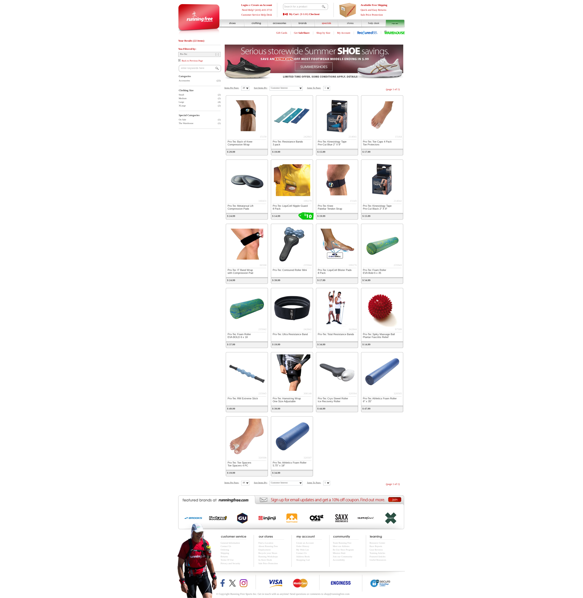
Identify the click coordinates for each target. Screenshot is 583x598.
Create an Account (305, 543)
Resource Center (377, 543)
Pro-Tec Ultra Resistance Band (290, 334)
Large (181, 102)
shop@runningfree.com (336, 594)
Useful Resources (378, 560)
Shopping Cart (303, 560)
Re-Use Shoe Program (343, 550)
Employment (264, 550)
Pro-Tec (183, 54)
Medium (183, 98)
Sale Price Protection (372, 14)
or (256, 5)
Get (302, 32)
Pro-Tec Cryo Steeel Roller (333, 400)
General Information (230, 543)
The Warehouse (186, 123)
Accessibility (339, 560)
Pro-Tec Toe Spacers (239, 464)
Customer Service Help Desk (256, 14)
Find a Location (265, 543)
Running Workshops (268, 556)
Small (181, 94)
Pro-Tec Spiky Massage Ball (379, 335)
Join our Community (342, 556)
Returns (224, 556)
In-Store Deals (265, 560)
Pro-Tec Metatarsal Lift (240, 207)
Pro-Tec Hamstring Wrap (287, 400)
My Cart (294, 14)
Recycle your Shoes (267, 553)
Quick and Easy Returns (373, 9)
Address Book (303, 556)
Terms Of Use (227, 560)
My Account (343, 32)
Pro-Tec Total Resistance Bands (336, 334)
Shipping (225, 553)
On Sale (182, 119)
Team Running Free (342, 543)
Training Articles (377, 553)
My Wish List (302, 550)
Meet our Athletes (341, 546)
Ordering (225, 550)
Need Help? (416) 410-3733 (257, 9)
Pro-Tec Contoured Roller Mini (290, 270)
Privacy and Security (230, 563)
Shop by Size (323, 32)
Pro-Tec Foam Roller (374, 271)
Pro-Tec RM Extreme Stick (243, 398)
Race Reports (376, 546)
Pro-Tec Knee (330, 207)
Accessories (184, 80)
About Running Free (268, 546)
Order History (302, 546)
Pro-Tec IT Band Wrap (240, 271)
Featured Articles (377, 556)
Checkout (314, 14)
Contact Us (226, 546)
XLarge (182, 105)
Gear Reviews (376, 550)
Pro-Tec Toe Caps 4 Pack (377, 143)
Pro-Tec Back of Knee (240, 143)
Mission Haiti (339, 553)
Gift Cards (281, 32)
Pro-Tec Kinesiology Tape (332, 143)
